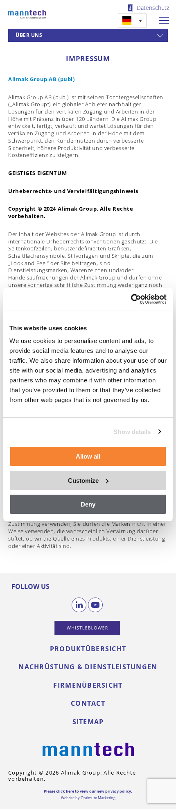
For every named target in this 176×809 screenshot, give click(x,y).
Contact (88, 703)
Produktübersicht (88, 648)
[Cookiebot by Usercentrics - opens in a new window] (131, 299)
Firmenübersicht (87, 685)
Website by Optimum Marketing (88, 797)
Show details (132, 431)
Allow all (88, 456)
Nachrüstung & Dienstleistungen (87, 666)
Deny (88, 504)
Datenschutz (153, 7)
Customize (83, 480)
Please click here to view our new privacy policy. (88, 791)
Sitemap (88, 721)
